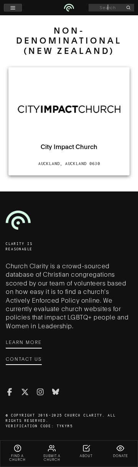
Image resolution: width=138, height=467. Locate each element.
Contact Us (24, 359)
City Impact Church (69, 146)
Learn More (24, 342)
